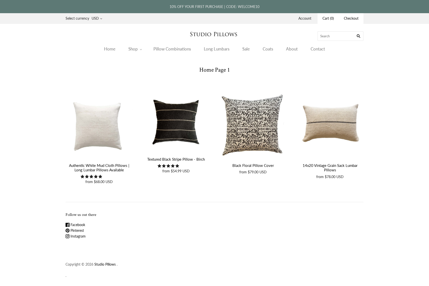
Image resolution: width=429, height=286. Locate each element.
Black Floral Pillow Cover (253, 165)
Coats (268, 48)
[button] (92, 176)
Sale (246, 48)
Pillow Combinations (172, 48)
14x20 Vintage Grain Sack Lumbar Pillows (330, 167)
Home (109, 48)
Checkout (351, 18)
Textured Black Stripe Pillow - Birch (176, 159)
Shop (133, 48)
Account (304, 18)
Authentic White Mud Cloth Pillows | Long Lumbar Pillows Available (99, 167)
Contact (318, 48)
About (292, 48)
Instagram (78, 236)
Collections (209, 78)
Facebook (77, 225)
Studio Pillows (105, 264)
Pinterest (77, 230)
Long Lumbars (216, 48)
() (328, 18)
